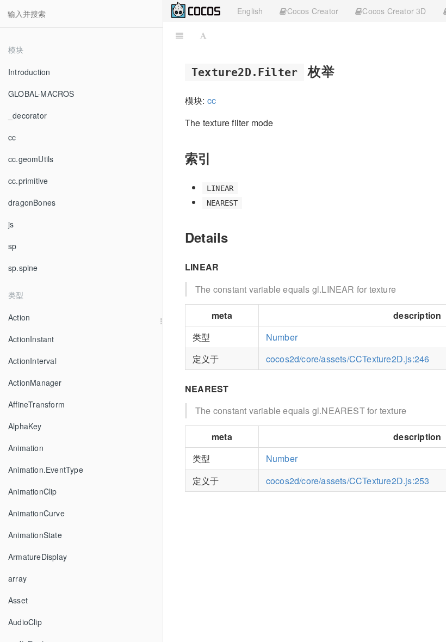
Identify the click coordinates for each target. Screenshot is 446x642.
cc (12, 137)
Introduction (29, 71)
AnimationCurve (36, 513)
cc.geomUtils (30, 158)
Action (19, 317)
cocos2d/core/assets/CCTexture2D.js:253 (348, 480)
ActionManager (35, 382)
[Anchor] (341, 70)
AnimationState (35, 534)
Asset (18, 600)
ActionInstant (31, 339)
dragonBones (31, 202)
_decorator (27, 115)
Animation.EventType (45, 469)
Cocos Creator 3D (394, 10)
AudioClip (25, 621)
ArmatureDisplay (37, 556)
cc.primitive (28, 180)
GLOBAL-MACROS (41, 93)
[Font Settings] (203, 35)
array (17, 578)
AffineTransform (36, 404)
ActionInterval (32, 360)
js (11, 224)
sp (12, 245)
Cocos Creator (313, 10)
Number (282, 337)
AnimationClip (32, 491)
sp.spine (23, 267)
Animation (26, 447)
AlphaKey (25, 426)
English (250, 10)
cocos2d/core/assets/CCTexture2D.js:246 (348, 359)
